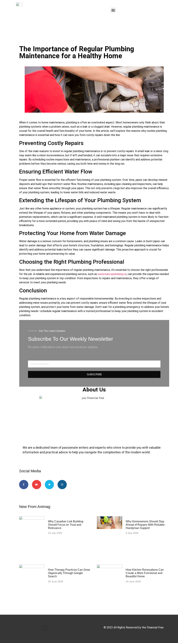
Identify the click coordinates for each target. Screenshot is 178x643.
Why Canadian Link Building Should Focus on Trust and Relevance (65, 524)
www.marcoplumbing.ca (112, 274)
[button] (113, 10)
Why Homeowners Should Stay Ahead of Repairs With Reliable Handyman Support (145, 524)
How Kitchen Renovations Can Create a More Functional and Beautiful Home (145, 573)
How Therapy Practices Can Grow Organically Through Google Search (69, 573)
